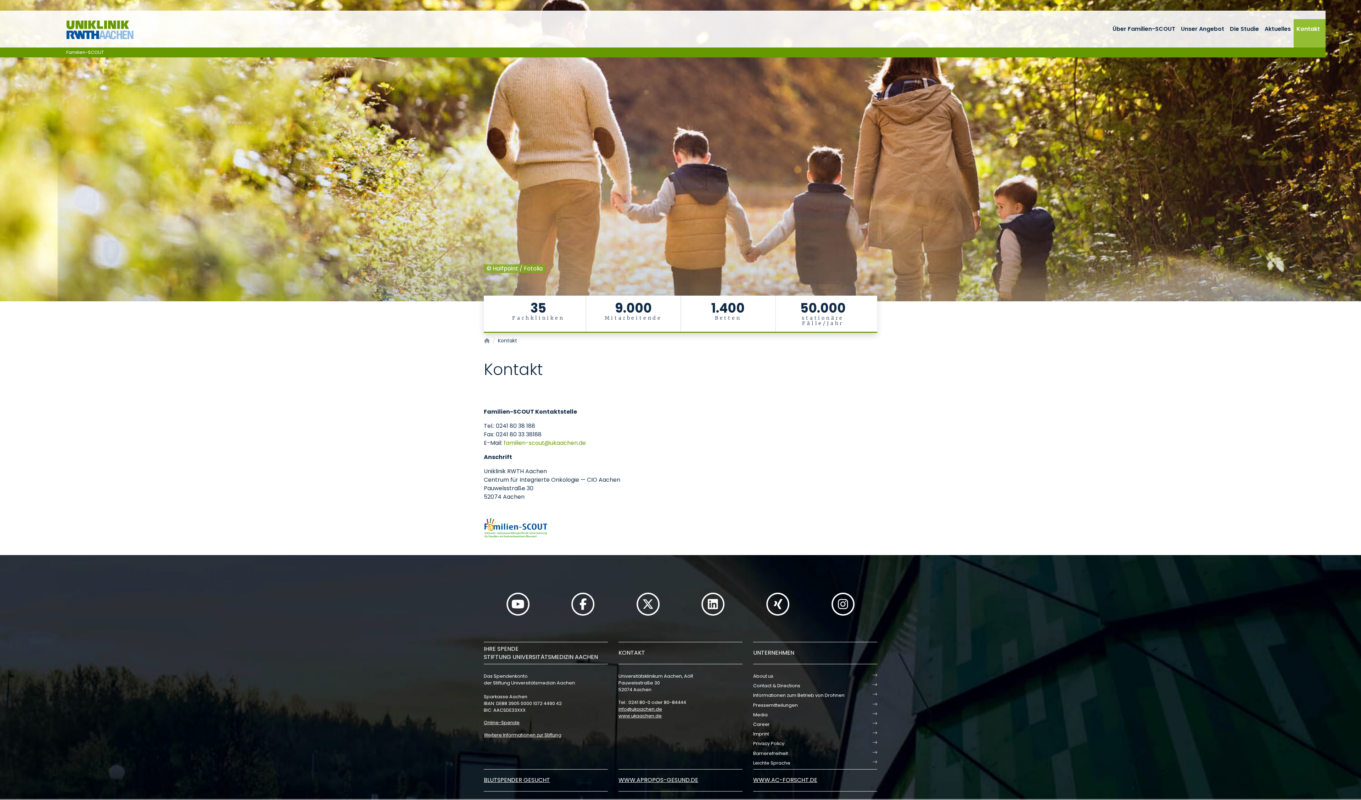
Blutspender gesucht (517, 780)
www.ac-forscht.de (785, 780)
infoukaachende (640, 709)
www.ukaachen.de (640, 716)
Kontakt (1308, 29)
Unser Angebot (1202, 29)
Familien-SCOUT (85, 52)
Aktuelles (1278, 29)
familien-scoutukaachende (545, 443)
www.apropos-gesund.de (658, 780)
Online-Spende (502, 723)
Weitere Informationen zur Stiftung (522, 735)
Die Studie (1244, 29)
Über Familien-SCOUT (1144, 29)
